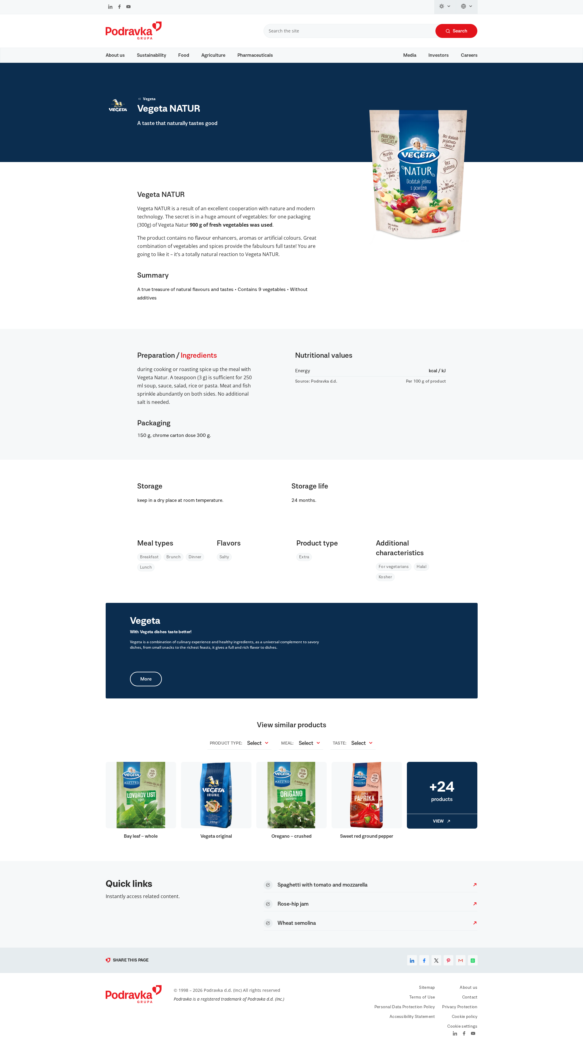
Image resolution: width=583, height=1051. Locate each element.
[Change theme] (445, 7)
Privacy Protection (459, 1007)
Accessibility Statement (412, 1017)
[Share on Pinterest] (448, 960)
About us (115, 55)
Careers (469, 55)
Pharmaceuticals (255, 55)
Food (183, 55)
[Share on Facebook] (424, 960)
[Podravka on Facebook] (119, 7)
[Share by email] (460, 960)
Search (460, 31)
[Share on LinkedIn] (412, 960)
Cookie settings (462, 1026)
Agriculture (213, 55)
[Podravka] (134, 37)
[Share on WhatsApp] (473, 960)
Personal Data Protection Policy (404, 1007)
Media (409, 55)
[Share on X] (436, 960)
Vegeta (149, 98)
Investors (438, 55)
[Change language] (467, 7)
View (438, 821)
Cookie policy (465, 1017)
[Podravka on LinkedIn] (110, 7)
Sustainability (151, 55)
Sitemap (427, 987)
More (146, 679)
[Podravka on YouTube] (128, 7)
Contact (470, 997)
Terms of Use (422, 997)
